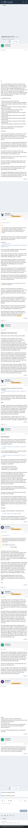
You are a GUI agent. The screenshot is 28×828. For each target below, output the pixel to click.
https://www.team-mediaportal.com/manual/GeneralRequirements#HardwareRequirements (14, 245)
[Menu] (2, 2)
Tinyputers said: (5, 222)
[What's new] (23, 2)
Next (16, 41)
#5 (26, 433)
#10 (26, 744)
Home (18, 822)
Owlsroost (7, 526)
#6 (26, 532)
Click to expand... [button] (14, 547)
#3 (26, 330)
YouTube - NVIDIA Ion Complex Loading (11, 513)
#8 (26, 649)
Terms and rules (10, 822)
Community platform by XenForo (12, 826)
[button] (2, 801)
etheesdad (7, 213)
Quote (26, 179)
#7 (26, 597)
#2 (26, 219)
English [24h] (4, 821)
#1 (26, 50)
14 (13, 41)
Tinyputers (4, 39)
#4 (26, 385)
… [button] (11, 41)
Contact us (3, 822)
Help (15, 822)
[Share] (25, 50)
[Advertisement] (14, 21)
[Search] (26, 2)
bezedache (7, 680)
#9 (26, 686)
